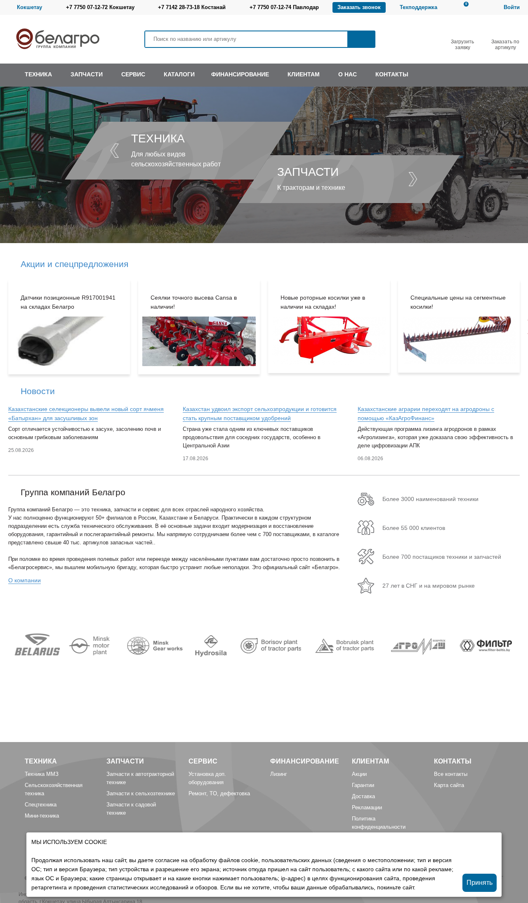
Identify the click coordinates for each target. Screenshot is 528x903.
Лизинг (278, 774)
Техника (41, 761)
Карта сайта (449, 785)
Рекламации (367, 807)
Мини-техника (42, 816)
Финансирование (304, 761)
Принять (480, 882)
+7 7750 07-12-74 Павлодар (284, 7)
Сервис (203, 761)
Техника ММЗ (42, 774)
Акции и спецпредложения (74, 264)
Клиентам (370, 761)
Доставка (363, 796)
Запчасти (125, 761)
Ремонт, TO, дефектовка (219, 793)
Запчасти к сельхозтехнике (140, 793)
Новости (38, 391)
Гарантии (363, 785)
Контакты (452, 761)
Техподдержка (418, 7)
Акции (359, 774)
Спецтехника (41, 804)
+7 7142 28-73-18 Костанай (192, 7)
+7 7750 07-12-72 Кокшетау (100, 7)
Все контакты (450, 774)
